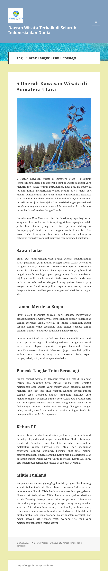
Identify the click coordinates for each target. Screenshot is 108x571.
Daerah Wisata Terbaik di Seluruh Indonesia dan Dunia (42, 30)
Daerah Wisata (41, 542)
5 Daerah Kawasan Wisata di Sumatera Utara (52, 86)
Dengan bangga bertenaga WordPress (35, 565)
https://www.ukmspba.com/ (32, 350)
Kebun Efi (56, 542)
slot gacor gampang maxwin (59, 194)
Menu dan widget (96, 25)
